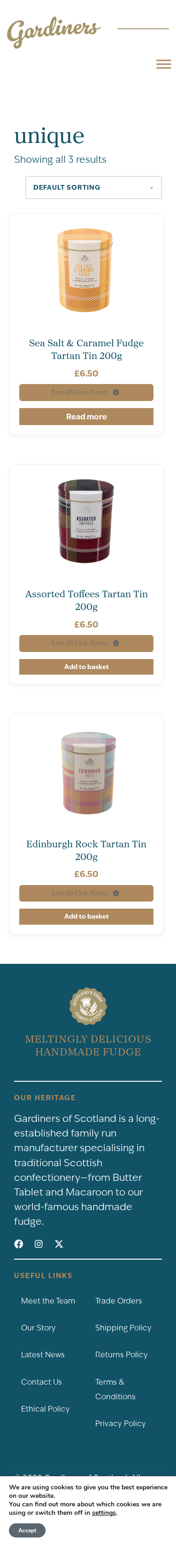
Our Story (38, 1328)
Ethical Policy (45, 1409)
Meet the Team (48, 1301)
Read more (86, 416)
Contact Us (41, 1382)
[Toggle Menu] (163, 63)
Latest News (43, 1355)
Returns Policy (121, 1355)
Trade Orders (118, 1301)
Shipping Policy (123, 1328)
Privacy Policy (120, 1424)
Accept (27, 1530)
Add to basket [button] (86, 666)
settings (104, 1513)
